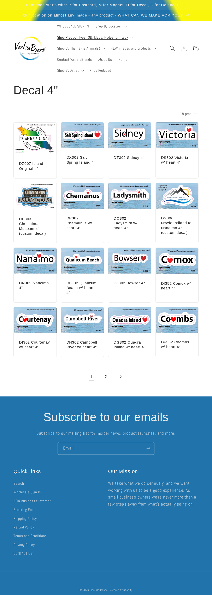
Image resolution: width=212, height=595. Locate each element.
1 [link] (91, 376)
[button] (110, 26)
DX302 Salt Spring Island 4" (80, 159)
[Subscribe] (148, 448)
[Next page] (120, 376)
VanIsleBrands (99, 590)
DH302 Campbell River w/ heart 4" (81, 344)
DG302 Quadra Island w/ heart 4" (129, 344)
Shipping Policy (25, 518)
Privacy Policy (24, 544)
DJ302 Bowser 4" (129, 283)
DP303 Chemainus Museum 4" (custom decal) (32, 226)
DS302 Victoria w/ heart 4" (174, 160)
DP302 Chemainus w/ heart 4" (79, 223)
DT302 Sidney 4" (129, 158)
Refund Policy (23, 527)
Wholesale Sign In (27, 492)
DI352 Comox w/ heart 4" (176, 285)
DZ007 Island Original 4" (31, 166)
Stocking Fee (23, 509)
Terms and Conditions (30, 535)
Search (18, 483)
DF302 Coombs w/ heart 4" (175, 344)
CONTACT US (23, 553)
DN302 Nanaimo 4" (34, 285)
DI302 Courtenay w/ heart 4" (34, 344)
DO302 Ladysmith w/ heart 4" (125, 223)
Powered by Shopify (120, 590)
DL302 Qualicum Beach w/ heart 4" (81, 288)
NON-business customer (32, 501)
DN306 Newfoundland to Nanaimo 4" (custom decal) (176, 225)
